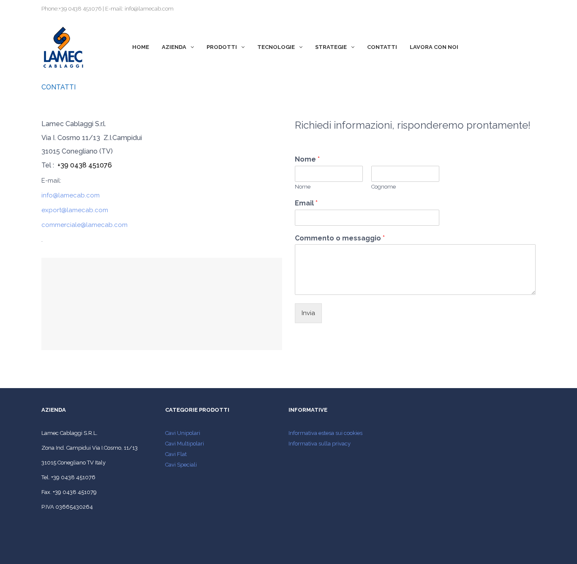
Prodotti (222, 47)
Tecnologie (276, 47)
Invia (308, 313)
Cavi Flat (176, 454)
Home (140, 47)
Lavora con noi (434, 47)
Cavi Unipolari (182, 433)
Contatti (382, 47)
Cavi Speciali (181, 464)
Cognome (383, 187)
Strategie (331, 47)
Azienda (174, 47)
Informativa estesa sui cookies (325, 433)
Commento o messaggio (340, 238)
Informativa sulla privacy (319, 443)
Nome (307, 159)
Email (306, 203)
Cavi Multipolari (184, 443)
